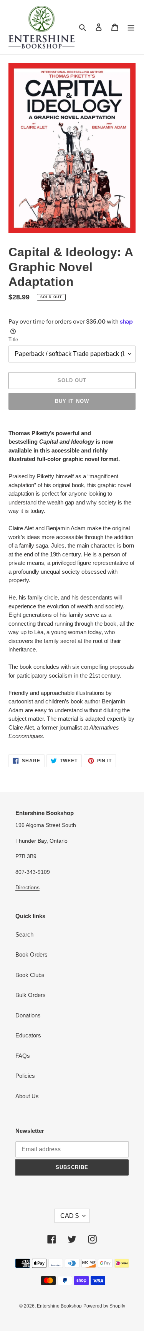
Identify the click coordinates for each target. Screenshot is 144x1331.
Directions (27, 887)
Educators (28, 1035)
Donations (28, 1015)
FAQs (22, 1055)
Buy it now (72, 401)
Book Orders (31, 954)
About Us (27, 1096)
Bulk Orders (30, 995)
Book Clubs (30, 975)
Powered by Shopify (104, 1306)
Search (24, 934)
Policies (25, 1075)
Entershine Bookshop (59, 1306)
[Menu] (131, 27)
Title (13, 339)
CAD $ (69, 1215)
